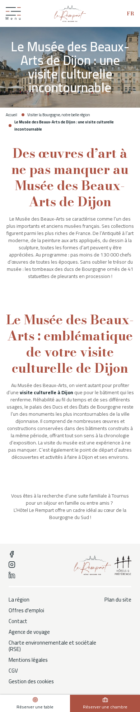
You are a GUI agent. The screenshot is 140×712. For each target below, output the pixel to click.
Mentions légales (28, 660)
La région (19, 600)
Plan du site (117, 600)
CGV (13, 671)
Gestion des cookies (31, 681)
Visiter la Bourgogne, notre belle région (58, 114)
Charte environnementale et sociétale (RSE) (52, 646)
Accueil (11, 114)
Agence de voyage (29, 632)
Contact (18, 621)
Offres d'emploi (26, 610)
